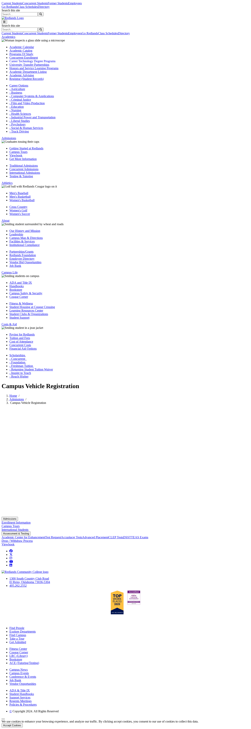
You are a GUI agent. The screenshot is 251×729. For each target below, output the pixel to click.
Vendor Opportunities (22, 683)
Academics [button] (8, 36)
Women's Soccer (19, 214)
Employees (75, 3)
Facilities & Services (22, 241)
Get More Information (23, 159)
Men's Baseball (18, 193)
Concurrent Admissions (23, 169)
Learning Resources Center (26, 310)
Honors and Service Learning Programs (33, 68)
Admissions (16, 399)
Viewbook (15, 155)
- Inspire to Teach (20, 373)
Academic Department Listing (28, 71)
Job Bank (15, 265)
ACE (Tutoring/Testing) (24, 663)
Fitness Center (18, 648)
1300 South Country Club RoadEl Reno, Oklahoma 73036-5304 (29, 580)
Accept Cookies (12, 725)
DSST (127, 537)
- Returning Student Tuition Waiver (31, 369)
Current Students (12, 3)
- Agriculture (17, 89)
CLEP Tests (115, 537)
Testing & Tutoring (21, 176)
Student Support (19, 317)
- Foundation (17, 362)
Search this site (11, 10)
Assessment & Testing (16, 533)
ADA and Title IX (20, 282)
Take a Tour (16, 638)
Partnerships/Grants (21, 251)
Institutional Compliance (24, 245)
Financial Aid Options (23, 348)
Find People (16, 628)
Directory (44, 6)
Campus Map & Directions (26, 238)
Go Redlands (10, 6)
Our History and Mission (24, 230)
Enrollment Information (16, 522)
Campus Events (19, 673)
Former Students (58, 3)
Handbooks (16, 286)
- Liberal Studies (19, 121)
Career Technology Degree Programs (32, 61)
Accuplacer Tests (71, 537)
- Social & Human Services (26, 128)
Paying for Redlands (22, 334)
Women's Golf (18, 210)
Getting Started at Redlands (26, 148)
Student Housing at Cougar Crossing (32, 307)
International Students (15, 529)
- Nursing (15, 110)
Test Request (53, 537)
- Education (16, 106)
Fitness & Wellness (21, 303)
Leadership (16, 234)
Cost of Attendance (21, 341)
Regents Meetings (20, 701)
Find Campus (17, 635)
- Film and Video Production (27, 103)
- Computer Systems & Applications (31, 96)
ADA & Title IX (19, 690)
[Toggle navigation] (4, 22)
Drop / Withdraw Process (17, 540)
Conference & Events (22, 676)
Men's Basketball (20, 196)
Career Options (18, 85)
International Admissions (24, 172)
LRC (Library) (18, 656)
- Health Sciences (20, 113)
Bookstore (15, 289)
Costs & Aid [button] (9, 324)
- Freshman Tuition (21, 366)
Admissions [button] (9, 138)
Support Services (19, 697)
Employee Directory (22, 258)
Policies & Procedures (23, 704)
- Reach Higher (18, 376)
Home (13, 395)
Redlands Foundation (22, 255)
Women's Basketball (22, 200)
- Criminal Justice (20, 99)
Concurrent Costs (20, 345)
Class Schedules (28, 6)
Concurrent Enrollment (23, 57)
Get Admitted (17, 642)
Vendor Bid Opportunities (25, 262)
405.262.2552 (18, 585)
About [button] (5, 220)
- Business (15, 92)
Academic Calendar (21, 47)
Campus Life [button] (10, 272)
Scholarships (17, 355)
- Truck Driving (19, 131)
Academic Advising (21, 75)
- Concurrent (18, 358)
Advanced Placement (95, 537)
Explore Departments (22, 631)
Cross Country (18, 207)
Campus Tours (18, 152)
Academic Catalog (20, 50)
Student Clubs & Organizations (28, 314)
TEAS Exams (139, 537)
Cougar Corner (18, 296)
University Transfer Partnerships (29, 64)
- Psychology (17, 124)
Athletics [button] (7, 183)
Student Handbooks (21, 694)
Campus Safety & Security (25, 293)
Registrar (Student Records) (26, 78)
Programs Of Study (21, 54)
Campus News (18, 669)
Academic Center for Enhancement (23, 537)
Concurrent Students (35, 3)
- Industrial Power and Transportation (32, 117)
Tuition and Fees (19, 338)
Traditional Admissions (23, 165)
